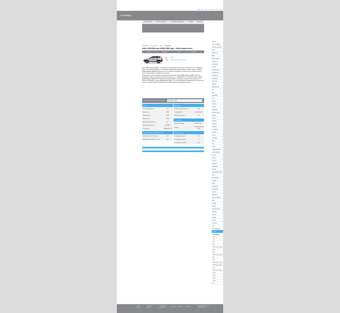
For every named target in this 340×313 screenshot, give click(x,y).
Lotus (214, 160)
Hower (214, 126)
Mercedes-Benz (217, 172)
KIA (213, 143)
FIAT (213, 98)
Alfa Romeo (216, 44)
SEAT (213, 200)
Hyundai (214, 129)
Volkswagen (216, 229)
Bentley (215, 52)
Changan (215, 64)
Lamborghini (216, 149)
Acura (214, 41)
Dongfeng (215, 87)
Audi (213, 50)
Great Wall (216, 112)
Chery (214, 67)
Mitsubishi (215, 177)
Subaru (214, 211)
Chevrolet (215, 70)
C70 (213, 239)
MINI (213, 175)
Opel (213, 183)
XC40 (213, 272)
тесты (149, 52)
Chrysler (215, 72)
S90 (213, 252)
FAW (213, 92)
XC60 (213, 275)
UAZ (213, 226)
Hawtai (214, 121)
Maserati (215, 166)
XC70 (213, 277)
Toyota (214, 223)
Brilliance (215, 58)
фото (178, 52)
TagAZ (214, 217)
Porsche (215, 189)
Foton (214, 104)
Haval (214, 118)
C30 (213, 236)
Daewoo (215, 78)
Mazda (214, 169)
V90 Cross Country (217, 270)
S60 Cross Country (217, 247)
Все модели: (216, 234)
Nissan (214, 180)
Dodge (214, 84)
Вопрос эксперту (161, 21)
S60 (213, 244)
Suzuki (214, 214)
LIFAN (213, 158)
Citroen (215, 75)
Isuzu (214, 135)
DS (213, 89)
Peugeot (215, 186)
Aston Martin (216, 47)
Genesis (214, 109)
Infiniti (214, 132)
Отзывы (190, 21)
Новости (199, 21)
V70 (213, 267)
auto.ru (126, 15)
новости (194, 52)
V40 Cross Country (217, 254)
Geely (214, 106)
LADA (213, 146)
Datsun (214, 81)
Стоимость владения (177, 21)
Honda (214, 123)
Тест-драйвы (148, 21)
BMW (213, 55)
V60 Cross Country (217, 262)
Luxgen (214, 163)
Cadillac (215, 61)
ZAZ (213, 283)
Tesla (214, 220)
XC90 (213, 280)
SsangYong (216, 209)
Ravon (214, 192)
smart (214, 206)
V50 (213, 257)
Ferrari (214, 95)
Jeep (213, 141)
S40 (213, 241)
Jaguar (214, 138)
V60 (213, 259)
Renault (215, 194)
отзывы (164, 52)
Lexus (214, 155)
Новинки (188, 306)
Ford (214, 101)
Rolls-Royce (216, 197)
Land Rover (216, 152)
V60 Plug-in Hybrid (217, 265)
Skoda (214, 203)
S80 (213, 249)
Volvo (214, 231)
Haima (214, 115)
